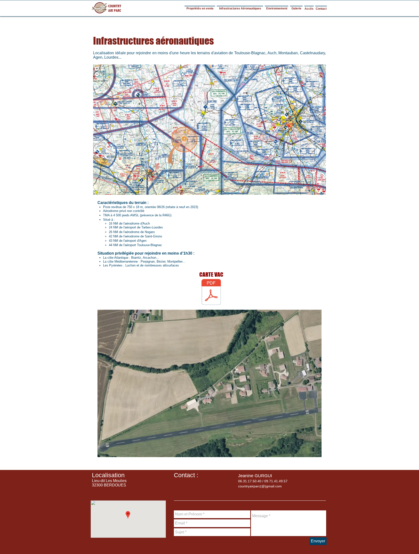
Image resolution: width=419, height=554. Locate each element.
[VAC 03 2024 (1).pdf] (211, 293)
